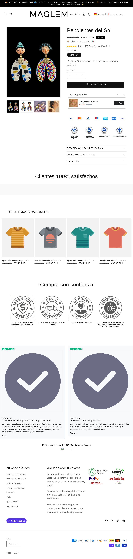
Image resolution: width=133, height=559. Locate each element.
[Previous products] (118, 94)
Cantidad (70, 70)
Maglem (15, 553)
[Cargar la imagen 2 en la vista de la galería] (27, 106)
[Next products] (124, 94)
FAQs (8, 497)
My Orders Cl (12, 506)
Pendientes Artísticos (88, 102)
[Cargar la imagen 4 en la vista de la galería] (53, 106)
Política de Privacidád (15, 474)
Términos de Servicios (15, 488)
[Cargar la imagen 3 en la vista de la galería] (40, 106)
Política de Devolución (16, 479)
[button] (5, 14)
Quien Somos (12, 502)
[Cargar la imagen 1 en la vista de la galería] (13, 106)
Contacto (10, 492)
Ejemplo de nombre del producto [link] (15, 261)
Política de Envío (13, 483)
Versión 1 (74, 55)
